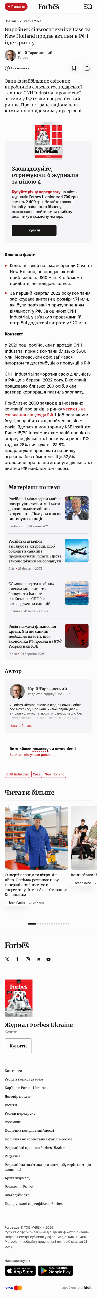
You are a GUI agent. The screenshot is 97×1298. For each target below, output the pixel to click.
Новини (10, 21)
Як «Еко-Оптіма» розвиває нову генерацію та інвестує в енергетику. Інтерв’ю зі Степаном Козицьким (36, 885)
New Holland (55, 774)
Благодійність (17, 1195)
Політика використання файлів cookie (38, 1139)
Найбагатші (16, 526)
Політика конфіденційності (29, 1130)
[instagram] (28, 959)
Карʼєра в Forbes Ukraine (25, 1088)
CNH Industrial (17, 774)
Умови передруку (20, 1113)
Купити (34, 230)
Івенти (11, 1105)
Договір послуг (18, 1096)
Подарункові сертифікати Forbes (34, 1204)
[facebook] (17, 959)
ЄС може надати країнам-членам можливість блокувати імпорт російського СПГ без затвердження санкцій (32, 594)
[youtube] (48, 959)
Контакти (13, 1071)
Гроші (12, 653)
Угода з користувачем (24, 1079)
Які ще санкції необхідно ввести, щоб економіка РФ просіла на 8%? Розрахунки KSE (35, 636)
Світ (11, 568)
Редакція (12, 1156)
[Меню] (88, 7)
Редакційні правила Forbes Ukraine (35, 1148)
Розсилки (13, 1122)
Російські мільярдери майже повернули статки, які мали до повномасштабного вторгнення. (34, 509)
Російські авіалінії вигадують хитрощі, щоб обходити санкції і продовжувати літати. (34, 551)
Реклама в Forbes (19, 1187)
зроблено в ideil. (77, 1288)
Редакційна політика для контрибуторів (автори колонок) (48, 1167)
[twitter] (7, 959)
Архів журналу (17, 1178)
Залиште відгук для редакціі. (32, 755)
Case (36, 774)
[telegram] (38, 959)
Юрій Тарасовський (35, 53)
